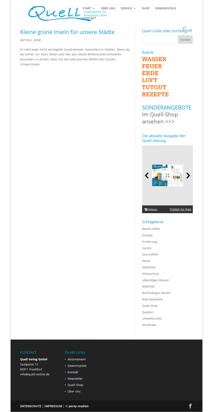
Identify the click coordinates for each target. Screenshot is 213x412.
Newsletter (75, 379)
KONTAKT (89, 18)
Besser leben (151, 229)
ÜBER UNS (108, 8)
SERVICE (126, 8)
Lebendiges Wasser (155, 280)
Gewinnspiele (77, 366)
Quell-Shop (150, 306)
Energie (147, 235)
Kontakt (73, 372)
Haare (146, 261)
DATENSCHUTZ (30, 406)
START (87, 8)
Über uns (74, 391)
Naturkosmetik (152, 299)
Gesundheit (150, 254)
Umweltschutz (152, 318)
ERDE (37, 40)
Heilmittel (149, 267)
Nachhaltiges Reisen (156, 293)
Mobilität (148, 286)
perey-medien (79, 406)
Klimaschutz (150, 274)
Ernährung (149, 242)
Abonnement (77, 359)
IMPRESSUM (53, 406)
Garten (147, 248)
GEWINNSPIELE (165, 8)
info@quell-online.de (35, 374)
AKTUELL (26, 40)
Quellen (147, 312)
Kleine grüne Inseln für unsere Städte (67, 32)
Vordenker (149, 325)
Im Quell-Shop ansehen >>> (160, 118)
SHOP (146, 8)
